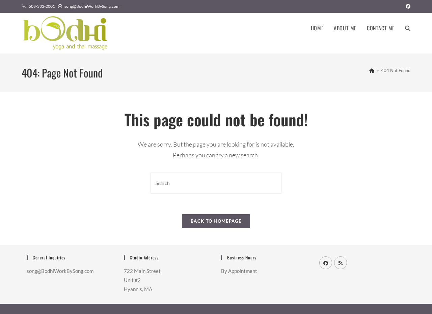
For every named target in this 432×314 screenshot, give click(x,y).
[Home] (371, 70)
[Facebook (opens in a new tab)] (407, 6)
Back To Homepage (216, 221)
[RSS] (340, 262)
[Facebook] (325, 262)
